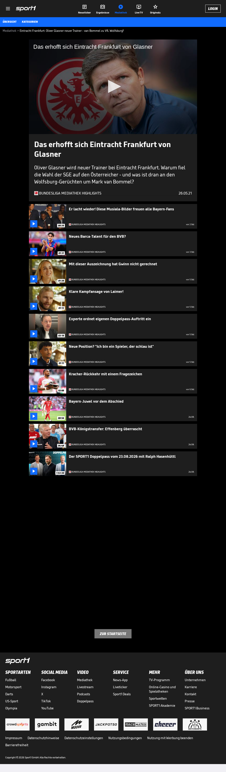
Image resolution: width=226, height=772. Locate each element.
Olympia (11, 708)
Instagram (48, 687)
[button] (113, 86)
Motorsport (13, 687)
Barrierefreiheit (16, 745)
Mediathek (84, 680)
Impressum (13, 738)
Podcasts (83, 694)
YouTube (47, 708)
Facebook (48, 680)
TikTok (46, 701)
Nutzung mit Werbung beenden (170, 738)
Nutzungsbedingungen (125, 738)
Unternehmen (195, 680)
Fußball (10, 680)
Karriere (191, 687)
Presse (190, 701)
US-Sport (11, 701)
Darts (9, 694)
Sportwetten (158, 698)
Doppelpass (85, 701)
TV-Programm (159, 680)
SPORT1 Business (197, 708)
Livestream (85, 687)
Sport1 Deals (122, 694)
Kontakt (190, 694)
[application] (113, 86)
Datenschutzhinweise (43, 738)
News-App (120, 680)
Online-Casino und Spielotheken (162, 689)
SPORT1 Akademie (162, 705)
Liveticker (120, 687)
